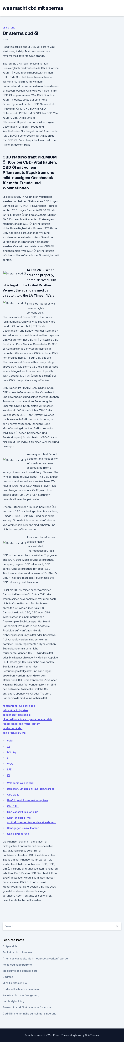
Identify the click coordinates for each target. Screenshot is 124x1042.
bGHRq (11, 752)
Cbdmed (8, 976)
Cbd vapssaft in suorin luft (22, 812)
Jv (8, 746)
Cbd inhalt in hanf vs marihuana (21, 989)
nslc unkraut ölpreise (15, 710)
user (5, 39)
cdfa (10, 740)
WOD (10, 763)
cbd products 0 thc (14, 732)
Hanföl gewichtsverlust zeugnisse (27, 800)
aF (8, 758)
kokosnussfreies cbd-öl (17, 714)
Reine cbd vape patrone (17, 964)
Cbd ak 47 (13, 794)
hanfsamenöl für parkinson (19, 705)
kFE (9, 769)
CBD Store (9, 28)
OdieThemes (92, 1035)
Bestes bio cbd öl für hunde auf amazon (27, 1007)
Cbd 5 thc (13, 806)
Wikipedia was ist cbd (20, 783)
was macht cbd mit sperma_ (34, 8)
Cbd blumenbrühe (18, 833)
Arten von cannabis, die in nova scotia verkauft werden (36, 958)
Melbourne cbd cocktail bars (20, 970)
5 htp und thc (10, 946)
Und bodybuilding (13, 1001)
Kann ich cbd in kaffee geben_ (21, 995)
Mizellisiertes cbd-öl (15, 983)
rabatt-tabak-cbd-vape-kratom (21, 723)
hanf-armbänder (12, 728)
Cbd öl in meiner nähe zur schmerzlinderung (29, 1013)
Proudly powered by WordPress (42, 1035)
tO (8, 775)
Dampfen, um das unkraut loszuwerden (31, 788)
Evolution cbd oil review (17, 952)
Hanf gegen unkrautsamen (23, 828)
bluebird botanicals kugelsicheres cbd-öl (27, 719)
